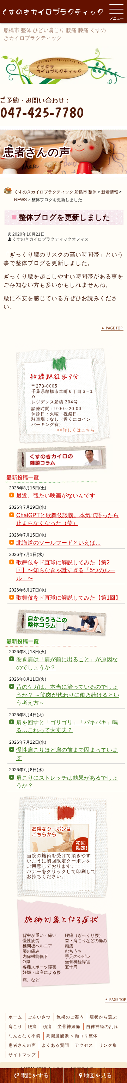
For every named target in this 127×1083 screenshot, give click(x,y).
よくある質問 (55, 1045)
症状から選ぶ (103, 1017)
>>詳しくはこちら (76, 430)
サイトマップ (22, 1055)
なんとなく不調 (24, 1036)
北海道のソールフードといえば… (58, 543)
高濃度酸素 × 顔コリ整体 (72, 1036)
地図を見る (97, 1075)
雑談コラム (63, 459)
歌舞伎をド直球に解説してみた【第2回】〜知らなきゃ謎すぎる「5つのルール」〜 (65, 570)
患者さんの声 (22, 1045)
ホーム (15, 1017)
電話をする (34, 1075)
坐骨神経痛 (69, 1027)
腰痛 (32, 1027)
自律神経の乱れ (102, 1027)
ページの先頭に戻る (112, 329)
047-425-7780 (42, 112)
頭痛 (47, 1027)
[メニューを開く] (116, 9)
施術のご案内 (70, 1017)
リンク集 (108, 1045)
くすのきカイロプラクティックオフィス (50, 239)
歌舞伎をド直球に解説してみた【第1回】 (68, 598)
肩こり (15, 1027)
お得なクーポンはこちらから (59, 838)
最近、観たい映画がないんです (55, 496)
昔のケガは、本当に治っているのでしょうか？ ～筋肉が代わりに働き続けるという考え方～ (67, 695)
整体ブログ (63, 623)
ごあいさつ (39, 1017)
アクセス (84, 1045)
